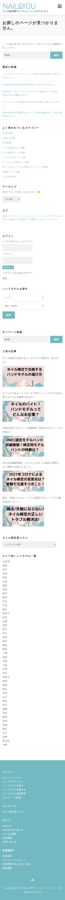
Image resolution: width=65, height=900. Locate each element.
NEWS (5, 133)
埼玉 (4, 601)
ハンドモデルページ (13, 781)
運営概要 (7, 868)
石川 (4, 633)
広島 (4, 693)
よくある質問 (9, 834)
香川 (4, 705)
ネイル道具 (7, 176)
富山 (4, 629)
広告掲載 (7, 838)
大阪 (4, 665)
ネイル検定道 (20, 219)
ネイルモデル (48, 216)
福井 (4, 637)
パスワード (7, 254)
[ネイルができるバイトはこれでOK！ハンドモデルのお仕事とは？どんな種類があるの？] (23, 411)
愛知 (4, 649)
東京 (4, 609)
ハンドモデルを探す (13, 785)
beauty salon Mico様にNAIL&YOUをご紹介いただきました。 (29, 84)
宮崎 (4, 736)
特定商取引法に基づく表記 (16, 864)
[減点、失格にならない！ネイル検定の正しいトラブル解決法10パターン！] (23, 516)
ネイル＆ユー (41, 219)
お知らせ (6, 138)
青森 (4, 565)
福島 (4, 585)
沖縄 (4, 744)
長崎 (4, 725)
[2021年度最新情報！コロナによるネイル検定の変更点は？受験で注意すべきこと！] (23, 481)
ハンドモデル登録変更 (14, 793)
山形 (4, 581)
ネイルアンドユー (35, 216)
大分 (4, 732)
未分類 (5, 143)
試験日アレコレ (9, 172)
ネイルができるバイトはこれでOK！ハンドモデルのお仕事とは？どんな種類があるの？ (32, 395)
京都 (4, 661)
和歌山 (6, 677)
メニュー (59, 6)
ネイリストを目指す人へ (13, 162)
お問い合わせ (9, 841)
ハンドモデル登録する (14, 789)
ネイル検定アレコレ (11, 152)
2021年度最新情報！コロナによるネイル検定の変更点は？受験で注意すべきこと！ (30, 465)
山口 (4, 697)
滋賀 (4, 657)
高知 (4, 712)
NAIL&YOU (7, 216)
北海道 (6, 561)
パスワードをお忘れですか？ (17, 273)
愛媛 (4, 708)
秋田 (4, 577)
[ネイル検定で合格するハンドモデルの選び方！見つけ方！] (23, 376)
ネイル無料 (30, 219)
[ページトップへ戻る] (32, 880)
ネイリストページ (11, 777)
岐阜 (4, 641)
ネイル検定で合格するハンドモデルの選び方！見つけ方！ (30, 360)
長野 (4, 625)
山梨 (4, 621)
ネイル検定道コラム (11, 147)
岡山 (4, 689)
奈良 (4, 673)
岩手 (4, 569)
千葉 (4, 605)
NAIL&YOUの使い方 (13, 830)
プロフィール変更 (11, 797)
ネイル (24, 216)
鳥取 (4, 681)
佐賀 (4, 721)
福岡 (4, 717)
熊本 (4, 728)
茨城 (4, 589)
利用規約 (7, 856)
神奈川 (6, 613)
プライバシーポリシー (14, 860)
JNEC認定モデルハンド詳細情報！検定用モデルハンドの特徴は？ (32, 430)
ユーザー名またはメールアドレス (17, 241)
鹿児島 (6, 740)
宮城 (4, 573)
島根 (4, 685)
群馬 (4, 597)
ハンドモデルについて (12, 157)
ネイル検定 (9, 219)
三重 (4, 653)
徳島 (4, 701)
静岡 (4, 645)
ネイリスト (16, 216)
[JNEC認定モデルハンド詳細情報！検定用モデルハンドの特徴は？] (23, 446)
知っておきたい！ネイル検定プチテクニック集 (23, 167)
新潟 (4, 617)
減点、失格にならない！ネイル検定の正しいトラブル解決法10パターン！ (31, 499)
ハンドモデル (52, 219)
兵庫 (4, 669)
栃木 (4, 593)
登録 (4, 278)
